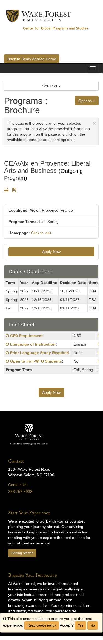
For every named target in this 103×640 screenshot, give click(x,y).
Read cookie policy (41, 625)
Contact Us (17, 485)
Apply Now (51, 251)
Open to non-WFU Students (36, 361)
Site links (50, 86)
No (92, 625)
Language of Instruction (33, 344)
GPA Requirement (26, 336)
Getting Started (22, 553)
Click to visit (41, 233)
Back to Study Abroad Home (31, 59)
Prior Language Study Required (39, 353)
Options (85, 101)
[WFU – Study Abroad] (47, 20)
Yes (80, 625)
